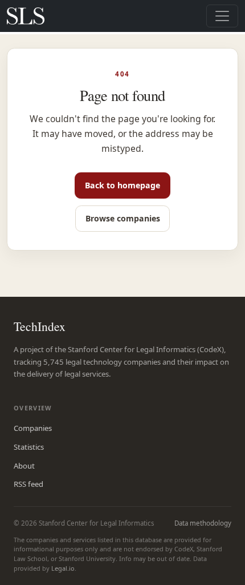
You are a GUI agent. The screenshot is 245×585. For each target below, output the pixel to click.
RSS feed (28, 484)
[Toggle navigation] (222, 16)
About (24, 466)
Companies (33, 428)
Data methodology (202, 523)
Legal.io (63, 568)
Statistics (29, 447)
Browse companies (122, 218)
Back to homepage (122, 185)
